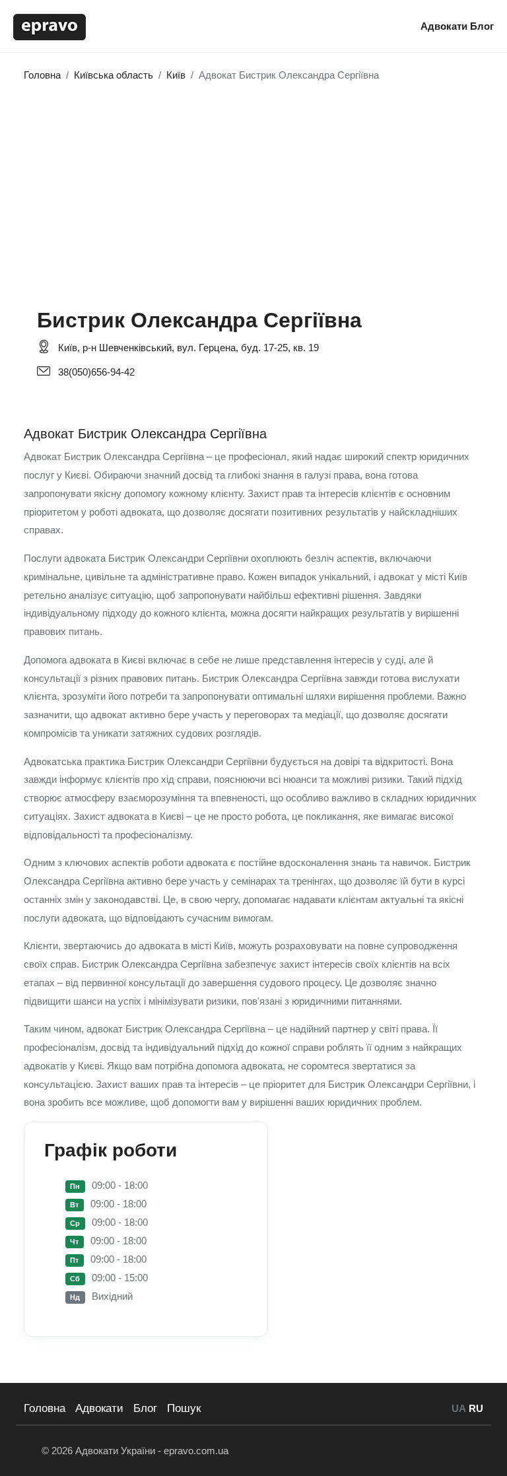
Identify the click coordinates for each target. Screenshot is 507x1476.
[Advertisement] (253, 187)
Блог (482, 26)
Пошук (184, 1408)
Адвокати (445, 26)
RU (476, 1408)
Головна (44, 1408)
